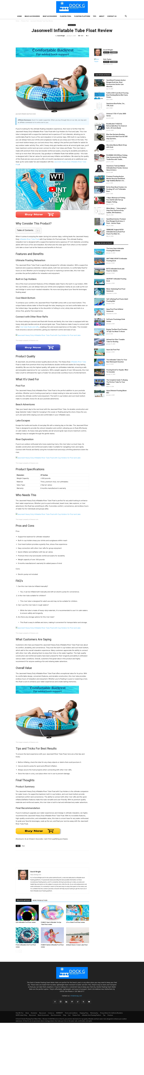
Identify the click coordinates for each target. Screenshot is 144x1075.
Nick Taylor (107, 59)
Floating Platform (82, 16)
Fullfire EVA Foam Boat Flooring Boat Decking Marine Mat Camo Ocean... (117, 95)
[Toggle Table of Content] (36, 230)
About (101, 16)
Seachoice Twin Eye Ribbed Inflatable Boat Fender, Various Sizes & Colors (117, 168)
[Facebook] (18, 859)
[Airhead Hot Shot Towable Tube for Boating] (99, 342)
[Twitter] (23, 859)
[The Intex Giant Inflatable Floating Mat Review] (99, 251)
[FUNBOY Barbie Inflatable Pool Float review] (52, 935)
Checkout (110, 1015)
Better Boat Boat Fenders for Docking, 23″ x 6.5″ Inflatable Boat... (116, 189)
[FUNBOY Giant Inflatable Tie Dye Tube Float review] (52, 913)
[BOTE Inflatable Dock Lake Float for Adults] (99, 271)
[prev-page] (17, 951)
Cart (69, 1015)
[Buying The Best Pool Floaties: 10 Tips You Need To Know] (99, 332)
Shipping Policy (84, 1013)
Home (19, 16)
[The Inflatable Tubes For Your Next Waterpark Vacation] (99, 362)
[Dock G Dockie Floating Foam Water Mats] (72, 7)
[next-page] (20, 951)
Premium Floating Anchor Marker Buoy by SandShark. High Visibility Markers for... (115, 179)
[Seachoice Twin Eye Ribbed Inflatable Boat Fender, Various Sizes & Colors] (99, 168)
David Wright (61, 35)
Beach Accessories (32, 16)
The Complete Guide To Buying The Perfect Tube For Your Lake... (117, 382)
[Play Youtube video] (52, 189)
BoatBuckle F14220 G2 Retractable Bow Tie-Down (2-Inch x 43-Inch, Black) (116, 126)
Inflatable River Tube (78, 362)
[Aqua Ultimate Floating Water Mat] (99, 393)
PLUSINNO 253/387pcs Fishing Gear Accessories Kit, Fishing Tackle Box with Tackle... (116, 157)
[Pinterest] (27, 859)
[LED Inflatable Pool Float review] (27, 913)
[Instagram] (61, 1002)
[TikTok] (78, 1002)
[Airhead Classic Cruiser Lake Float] (77, 935)
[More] (97, 40)
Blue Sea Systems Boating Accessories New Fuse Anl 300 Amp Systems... (116, 136)
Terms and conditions (71, 1013)
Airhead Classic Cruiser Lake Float (77, 945)
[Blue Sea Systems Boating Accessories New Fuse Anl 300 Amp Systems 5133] (99, 137)
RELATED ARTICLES (23, 900)
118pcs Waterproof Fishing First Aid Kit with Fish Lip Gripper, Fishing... (115, 200)
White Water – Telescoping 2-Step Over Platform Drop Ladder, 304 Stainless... (116, 210)
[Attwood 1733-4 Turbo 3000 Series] (99, 116)
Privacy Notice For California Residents (111, 1013)
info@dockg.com (76, 996)
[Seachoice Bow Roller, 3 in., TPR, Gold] (99, 106)
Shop (64, 1015)
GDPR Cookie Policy (21, 1015)
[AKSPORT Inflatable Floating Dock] (99, 281)
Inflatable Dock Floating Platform (91, 1015)
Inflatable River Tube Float (29, 239)
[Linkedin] (66, 1002)
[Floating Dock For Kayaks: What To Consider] (99, 372)
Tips (94, 16)
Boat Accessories (50, 16)
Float (23, 846)
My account (42, 1013)
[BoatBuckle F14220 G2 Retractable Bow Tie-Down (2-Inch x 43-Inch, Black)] (99, 126)
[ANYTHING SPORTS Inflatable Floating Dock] (99, 261)
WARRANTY (59, 1013)
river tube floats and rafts (29, 327)
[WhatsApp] (32, 859)
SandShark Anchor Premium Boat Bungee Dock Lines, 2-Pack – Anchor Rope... (116, 221)
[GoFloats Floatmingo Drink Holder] (99, 322)
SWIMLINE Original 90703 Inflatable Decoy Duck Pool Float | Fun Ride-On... (115, 232)
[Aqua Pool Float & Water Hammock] (99, 311)
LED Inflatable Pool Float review (26, 922)
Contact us (111, 16)
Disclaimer (34, 1013)
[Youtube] (89, 1002)
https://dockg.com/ (35, 874)
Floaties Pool (65, 16)
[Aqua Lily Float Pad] (99, 352)
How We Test (19, 1013)
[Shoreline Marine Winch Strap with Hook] (99, 147)
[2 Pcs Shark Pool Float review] (77, 913)
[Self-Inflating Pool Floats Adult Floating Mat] (99, 301)
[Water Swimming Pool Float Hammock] (99, 291)
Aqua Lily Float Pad (113, 349)
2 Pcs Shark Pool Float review (75, 922)
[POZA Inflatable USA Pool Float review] (27, 935)
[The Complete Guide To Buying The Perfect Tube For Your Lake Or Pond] (99, 382)
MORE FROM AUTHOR (40, 900)
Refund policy (94, 1013)
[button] (125, 16)
